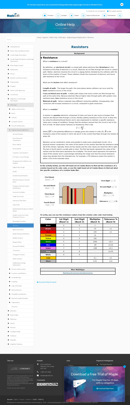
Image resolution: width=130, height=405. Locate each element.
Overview (14, 306)
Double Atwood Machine (20, 175)
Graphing (14, 281)
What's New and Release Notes (19, 51)
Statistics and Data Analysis (18, 78)
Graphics (13, 86)
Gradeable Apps (16, 277)
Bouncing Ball (17, 148)
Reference (13, 319)
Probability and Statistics (18, 294)
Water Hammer (17, 259)
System (12, 323)
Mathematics (14, 69)
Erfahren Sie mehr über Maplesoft (16, 388)
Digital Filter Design (19, 167)
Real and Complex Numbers (19, 298)
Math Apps (13, 105)
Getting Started (15, 47)
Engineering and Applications (20, 130)
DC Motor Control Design (21, 157)
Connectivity (14, 94)
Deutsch (28, 399)
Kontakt (40, 361)
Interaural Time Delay (19, 200)
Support (45, 37)
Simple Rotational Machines (21, 234)
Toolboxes (13, 336)
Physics (12, 74)
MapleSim (13, 340)
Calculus (14, 117)
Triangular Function (19, 254)
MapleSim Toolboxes (16, 344)
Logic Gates (16, 205)
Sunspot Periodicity (18, 246)
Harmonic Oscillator (19, 192)
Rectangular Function (19, 221)
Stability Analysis (18, 238)
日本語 (35, 399)
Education (13, 311)
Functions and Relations (18, 273)
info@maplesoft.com (46, 375)
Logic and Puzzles (16, 286)
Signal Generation (18, 229)
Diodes (15, 171)
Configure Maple (15, 331)
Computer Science (17, 121)
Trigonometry (15, 302)
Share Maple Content (16, 65)
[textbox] (80, 128)
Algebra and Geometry (18, 109)
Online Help (53, 37)
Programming (14, 82)
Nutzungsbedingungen (54, 402)
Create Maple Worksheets (18, 55)
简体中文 (41, 399)
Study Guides (14, 315)
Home (39, 37)
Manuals (13, 327)
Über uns (10, 361)
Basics (13, 113)
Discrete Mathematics (18, 126)
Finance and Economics (18, 269)
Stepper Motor (17, 242)
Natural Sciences (16, 290)
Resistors (16, 225)
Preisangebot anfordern (115, 11)
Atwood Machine (18, 134)
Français (22, 399)
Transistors (16, 250)
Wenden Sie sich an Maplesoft (96, 11)
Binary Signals (17, 144)
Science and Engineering (17, 90)
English (16, 399)
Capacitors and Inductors (20, 153)
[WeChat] (56, 384)
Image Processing (18, 196)
